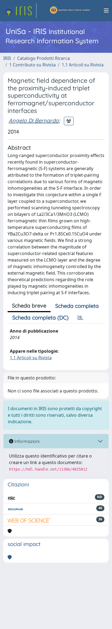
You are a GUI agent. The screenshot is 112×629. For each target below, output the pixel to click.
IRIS (7, 58)
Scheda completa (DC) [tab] (40, 317)
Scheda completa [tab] (77, 305)
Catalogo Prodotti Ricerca (43, 58)
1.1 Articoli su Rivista (83, 65)
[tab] (80, 317)
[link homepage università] (70, 10)
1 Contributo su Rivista (32, 65)
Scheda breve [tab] (29, 305)
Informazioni (26, 441)
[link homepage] (19, 10)
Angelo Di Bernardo (34, 120)
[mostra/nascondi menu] (106, 10)
